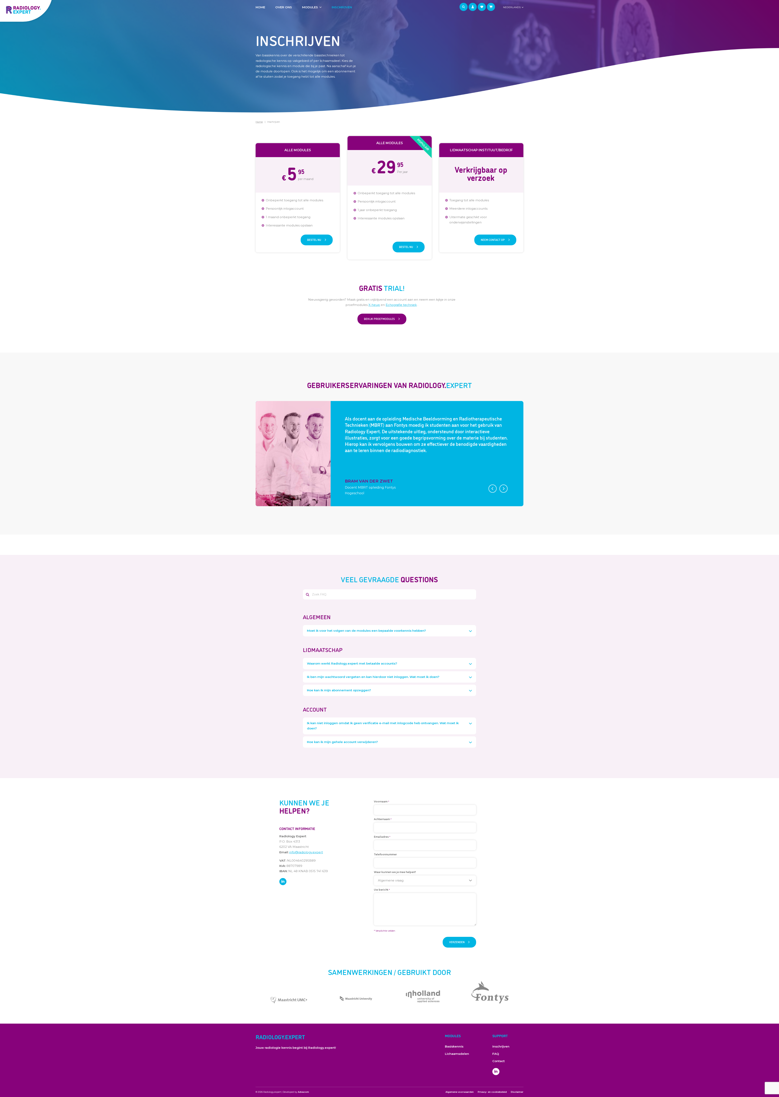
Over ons (283, 7)
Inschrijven (342, 7)
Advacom (303, 1092)
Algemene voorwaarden (459, 1092)
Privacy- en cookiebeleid (492, 1092)
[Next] (503, 489)
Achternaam (383, 819)
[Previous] (492, 489)
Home (260, 7)
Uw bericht (382, 890)
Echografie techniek (401, 305)
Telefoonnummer (385, 854)
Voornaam (381, 801)
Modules (310, 7)
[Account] (473, 7)
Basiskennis (454, 1046)
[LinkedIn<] (282, 881)
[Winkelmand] (491, 7)
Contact (498, 1061)
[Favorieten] (482, 7)
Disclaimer (517, 1092)
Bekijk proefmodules (379, 319)
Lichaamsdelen (457, 1054)
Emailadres (382, 837)
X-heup (374, 305)
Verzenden (457, 942)
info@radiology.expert (306, 852)
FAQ (495, 1054)
